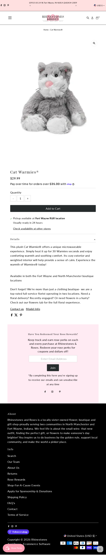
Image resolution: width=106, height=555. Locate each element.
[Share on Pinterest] (21, 315)
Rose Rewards (16, 479)
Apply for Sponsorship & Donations (29, 491)
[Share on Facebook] (12, 315)
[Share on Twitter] (16, 315)
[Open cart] (97, 18)
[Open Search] (88, 18)
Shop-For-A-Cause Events (23, 485)
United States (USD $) (81, 535)
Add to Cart (53, 208)
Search (11, 455)
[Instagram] (4, 5)
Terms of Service (18, 514)
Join (52, 367)
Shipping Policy (17, 497)
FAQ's (11, 503)
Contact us (17, 308)
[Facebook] (1, 5)
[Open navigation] (9, 17)
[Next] (76, 5)
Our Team (13, 461)
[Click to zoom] (94, 43)
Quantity (15, 192)
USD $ (100, 5)
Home (46, 30)
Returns (12, 473)
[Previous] (30, 5)
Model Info (33, 308)
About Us (13, 467)
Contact (12, 509)
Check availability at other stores (32, 228)
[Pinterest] (8, 5)
